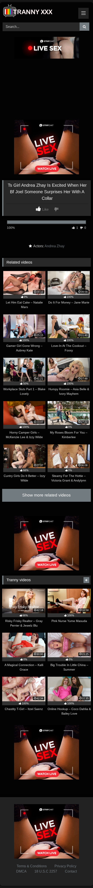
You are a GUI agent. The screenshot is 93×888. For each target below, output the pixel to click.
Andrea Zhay (54, 246)
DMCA (21, 871)
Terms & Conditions (32, 866)
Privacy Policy (65, 866)
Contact (71, 871)
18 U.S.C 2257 (45, 871)
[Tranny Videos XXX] (38, 11)
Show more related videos (46, 495)
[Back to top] (79, 875)
